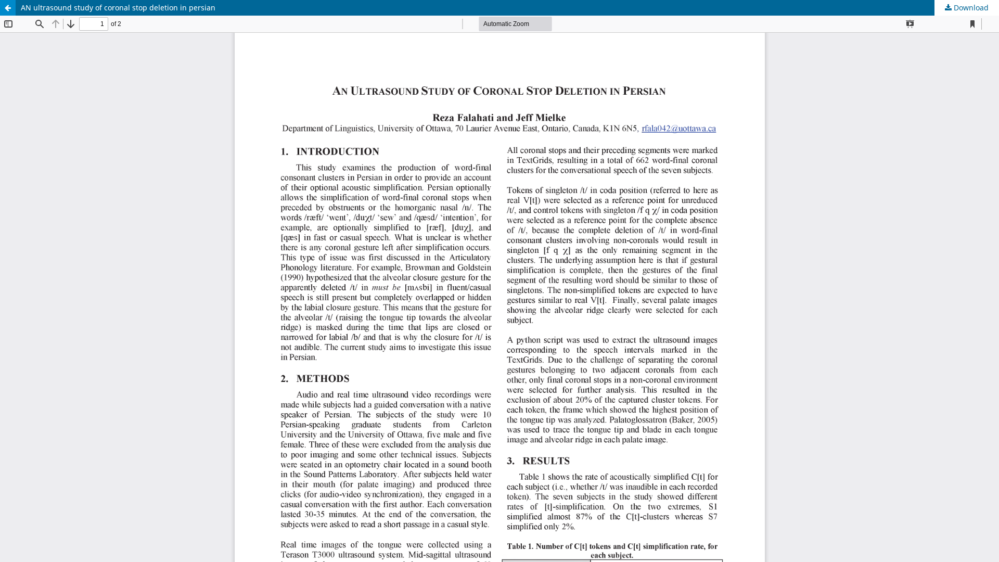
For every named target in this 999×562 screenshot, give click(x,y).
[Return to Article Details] (8, 8)
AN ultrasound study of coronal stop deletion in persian (118, 7)
